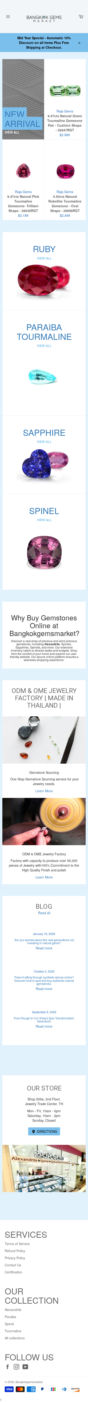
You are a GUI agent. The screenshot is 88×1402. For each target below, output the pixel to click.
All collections (15, 1338)
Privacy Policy (15, 1257)
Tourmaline (13, 1330)
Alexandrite (13, 1309)
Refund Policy (15, 1250)
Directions (46, 1131)
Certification (13, 1272)
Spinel (9, 1323)
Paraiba (10, 1316)
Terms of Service (17, 1243)
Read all (44, 912)
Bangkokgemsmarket (28, 1382)
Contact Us (13, 1265)
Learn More (44, 790)
